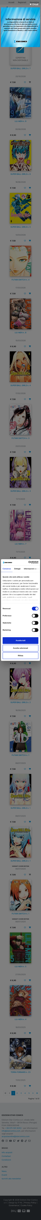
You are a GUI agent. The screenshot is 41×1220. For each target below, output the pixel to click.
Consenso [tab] (7, 569)
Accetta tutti (20, 640)
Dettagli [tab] (17, 569)
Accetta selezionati (20, 648)
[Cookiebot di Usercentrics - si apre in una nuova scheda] (28, 562)
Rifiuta (20, 656)
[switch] (35, 616)
